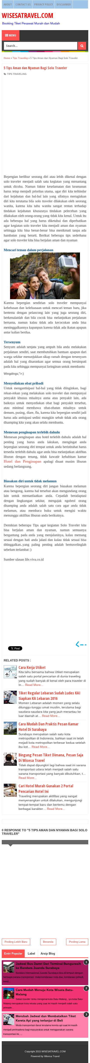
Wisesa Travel (51, 1056)
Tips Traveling (17, 74)
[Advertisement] (45, 125)
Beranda (48, 941)
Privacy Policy (43, 4)
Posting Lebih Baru (16, 941)
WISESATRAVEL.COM (27, 15)
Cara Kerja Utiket (32, 667)
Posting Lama (77, 941)
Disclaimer (64, 4)
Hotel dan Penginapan (22, 461)
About (8, 4)
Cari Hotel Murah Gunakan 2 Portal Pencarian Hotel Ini (46, 788)
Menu (12, 35)
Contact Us (23, 4)
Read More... (34, 685)
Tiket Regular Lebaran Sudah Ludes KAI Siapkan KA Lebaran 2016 (49, 695)
